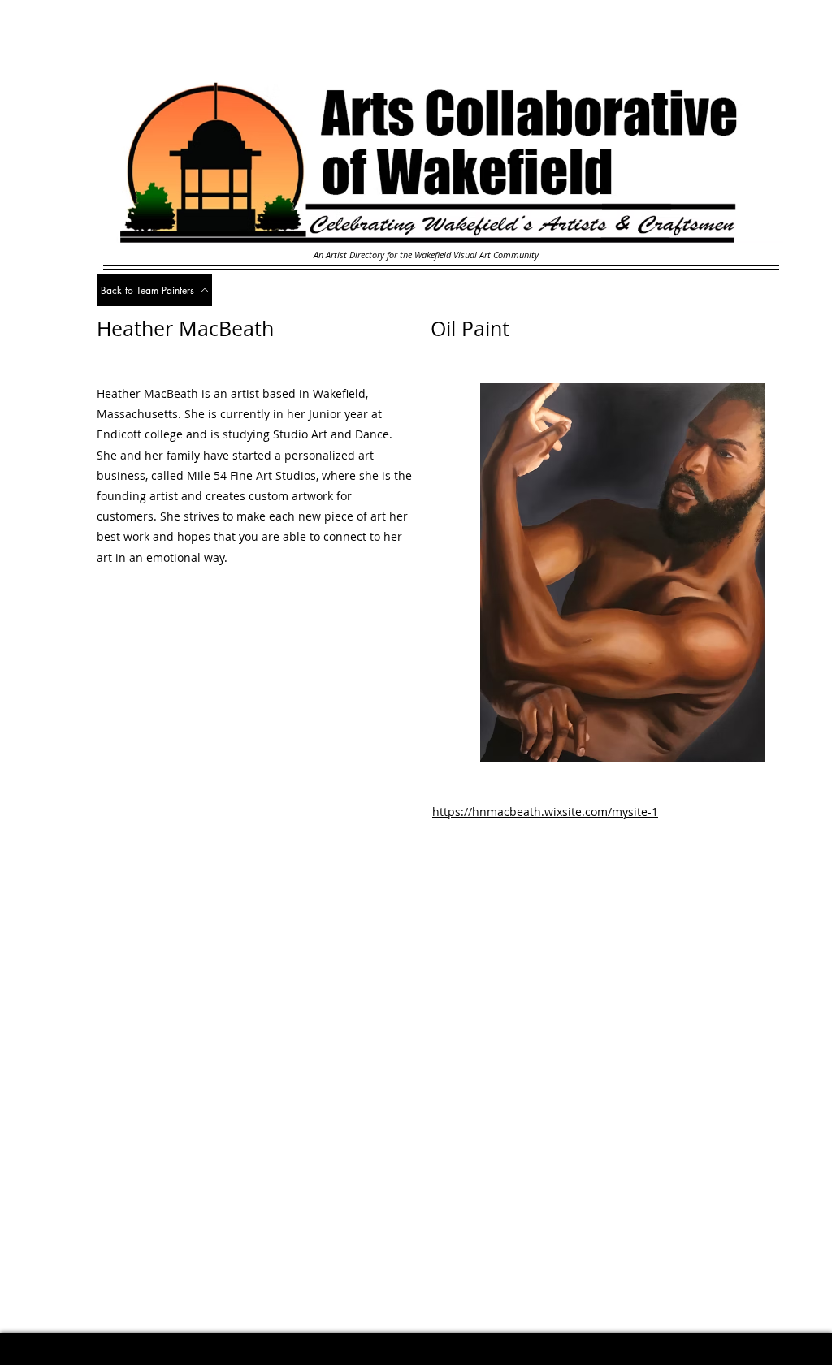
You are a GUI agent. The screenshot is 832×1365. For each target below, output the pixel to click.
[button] (617, 572)
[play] (779, 748)
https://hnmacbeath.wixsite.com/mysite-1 (545, 811)
